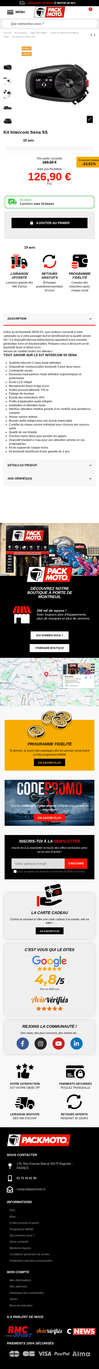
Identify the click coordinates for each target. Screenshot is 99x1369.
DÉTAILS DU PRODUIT (22, 465)
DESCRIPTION (17, 318)
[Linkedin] (76, 1043)
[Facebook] (23, 1043)
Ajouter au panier (53, 223)
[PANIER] (91, 12)
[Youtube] (58, 1043)
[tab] (49, 319)
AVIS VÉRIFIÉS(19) (20, 478)
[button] (50, 635)
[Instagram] (41, 1043)
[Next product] (94, 35)
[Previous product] (91, 35)
